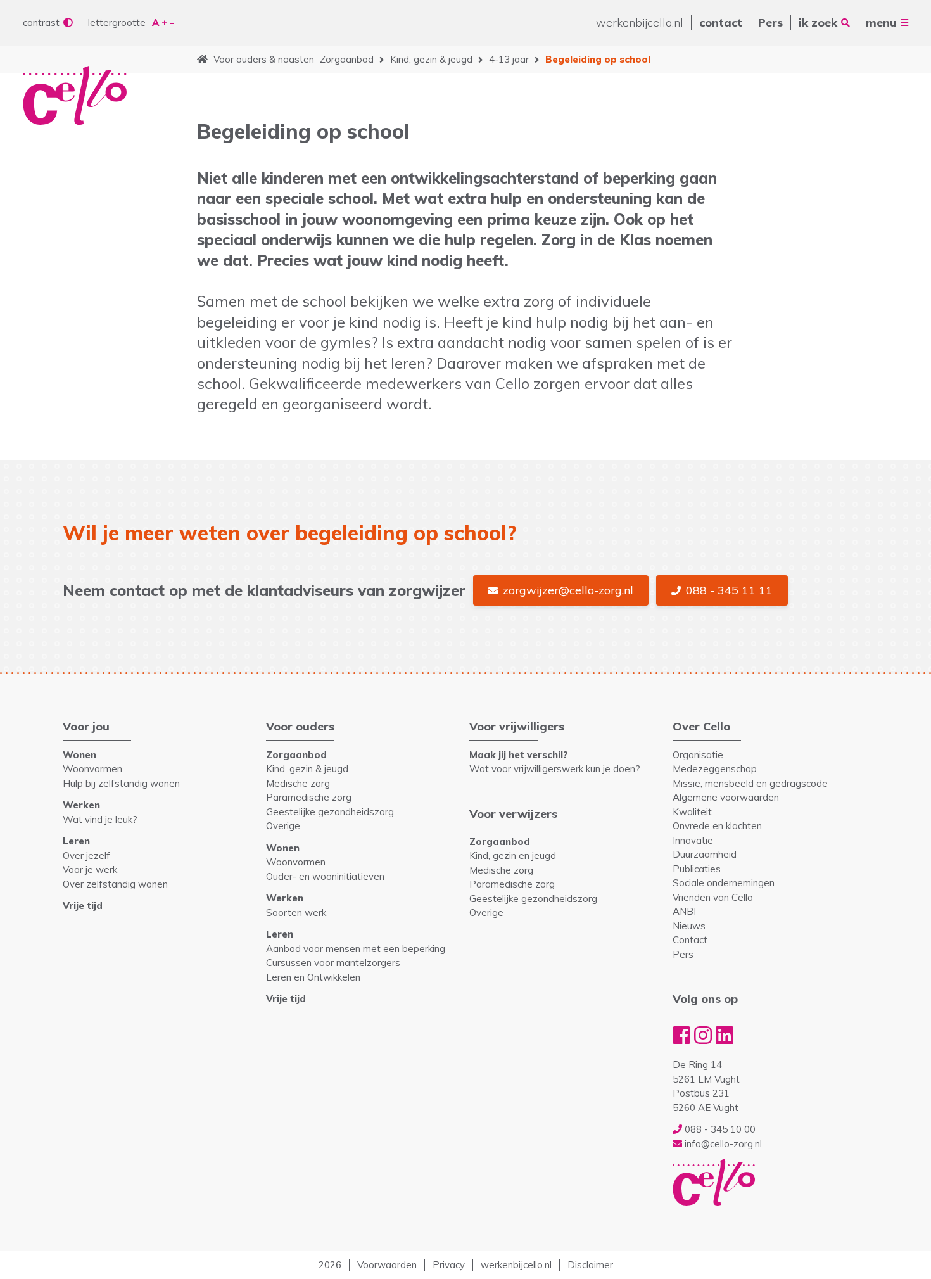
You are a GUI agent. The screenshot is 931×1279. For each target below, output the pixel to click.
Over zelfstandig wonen (115, 884)
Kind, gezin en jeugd (512, 855)
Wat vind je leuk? (100, 819)
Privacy (449, 1265)
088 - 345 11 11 (729, 590)
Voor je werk (90, 869)
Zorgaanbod (347, 59)
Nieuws (689, 926)
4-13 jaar (509, 59)
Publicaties (697, 869)
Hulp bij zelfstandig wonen (121, 783)
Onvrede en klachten (717, 826)
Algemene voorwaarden (726, 797)
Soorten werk (296, 913)
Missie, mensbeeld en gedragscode (750, 783)
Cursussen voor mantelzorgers (333, 963)
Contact (690, 940)
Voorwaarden (387, 1265)
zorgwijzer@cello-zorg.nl (568, 590)
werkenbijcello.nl (639, 22)
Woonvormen (92, 769)
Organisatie (698, 755)
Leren (76, 841)
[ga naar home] (202, 59)
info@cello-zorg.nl (722, 1144)
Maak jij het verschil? (518, 755)
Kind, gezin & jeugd (431, 59)
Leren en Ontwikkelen (313, 977)
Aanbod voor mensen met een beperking (355, 949)
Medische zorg (298, 783)
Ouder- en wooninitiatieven (325, 876)
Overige (283, 826)
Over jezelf (86, 855)
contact (720, 22)
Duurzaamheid (705, 854)
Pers (770, 22)
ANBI (684, 911)
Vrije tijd (83, 906)
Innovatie (693, 840)
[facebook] (681, 1035)
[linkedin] (724, 1035)
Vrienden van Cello (713, 897)
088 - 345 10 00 (719, 1129)
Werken (81, 805)
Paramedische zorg (309, 797)
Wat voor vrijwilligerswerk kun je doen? (554, 769)
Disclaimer (590, 1265)
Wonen (79, 755)
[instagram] (703, 1035)
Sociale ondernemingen (724, 883)
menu (881, 22)
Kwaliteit (692, 812)
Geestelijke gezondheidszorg (330, 812)
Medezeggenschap (715, 769)
